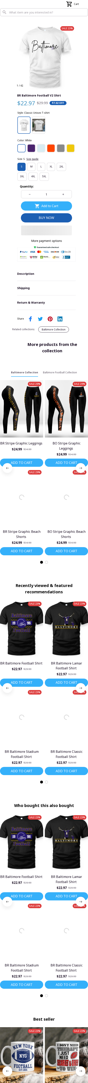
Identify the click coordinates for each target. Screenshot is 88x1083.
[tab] (41, 586)
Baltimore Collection (53, 353)
